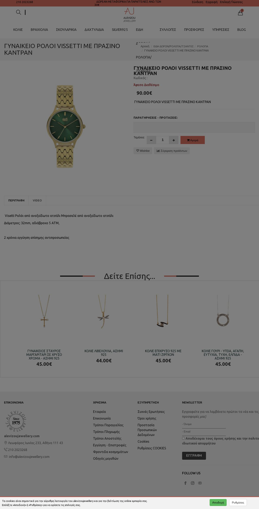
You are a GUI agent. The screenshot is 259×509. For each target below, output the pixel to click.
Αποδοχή (218, 502)
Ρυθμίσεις (238, 502)
